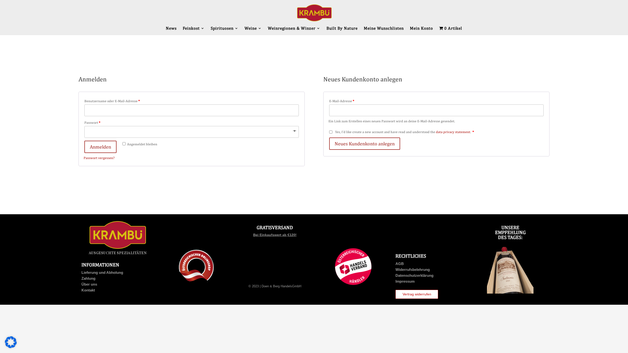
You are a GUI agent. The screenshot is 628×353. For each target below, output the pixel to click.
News (171, 28)
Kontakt (88, 290)
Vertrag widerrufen (417, 294)
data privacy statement (453, 132)
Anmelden (100, 147)
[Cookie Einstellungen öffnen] (11, 347)
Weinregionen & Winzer (291, 28)
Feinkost (191, 28)
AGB (399, 264)
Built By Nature (342, 28)
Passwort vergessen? (99, 158)
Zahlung (88, 278)
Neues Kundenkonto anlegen (365, 143)
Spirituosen (222, 28)
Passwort (92, 123)
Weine (251, 28)
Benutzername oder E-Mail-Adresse (112, 101)
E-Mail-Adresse (341, 101)
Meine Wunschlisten (384, 28)
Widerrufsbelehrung (412, 269)
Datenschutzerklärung (414, 275)
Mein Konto (421, 28)
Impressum (405, 281)
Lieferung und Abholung (102, 272)
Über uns (89, 284)
